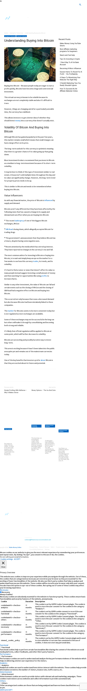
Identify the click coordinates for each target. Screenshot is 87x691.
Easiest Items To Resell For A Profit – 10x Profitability (71, 73)
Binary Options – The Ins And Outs (44, 390)
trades (35, 261)
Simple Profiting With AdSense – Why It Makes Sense (15, 391)
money (18, 121)
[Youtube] (33, 11)
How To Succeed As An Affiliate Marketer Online (69, 90)
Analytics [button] (3, 663)
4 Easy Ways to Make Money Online (22, 435)
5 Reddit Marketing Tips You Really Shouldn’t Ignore (70, 84)
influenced (48, 200)
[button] (80, 4)
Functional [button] (4, 645)
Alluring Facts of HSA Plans (50, 462)
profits (44, 276)
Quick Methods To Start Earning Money (44, 423)
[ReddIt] (26, 377)
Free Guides (8, 429)
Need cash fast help (67, 55)
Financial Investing (21, 36)
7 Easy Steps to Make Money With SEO (44, 417)
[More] (31, 377)
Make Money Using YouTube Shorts (70, 44)
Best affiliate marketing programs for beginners (68, 50)
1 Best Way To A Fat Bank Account (69, 63)
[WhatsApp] (21, 377)
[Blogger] (27, 5)
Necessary (6, 592)
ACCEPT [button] (17, 559)
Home (6, 33)
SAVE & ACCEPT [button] (6, 690)
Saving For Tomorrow (16, 33)
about (43, 360)
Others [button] (3, 681)
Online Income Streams (49, 426)
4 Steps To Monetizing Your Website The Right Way (70, 78)
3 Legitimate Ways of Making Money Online (23, 472)
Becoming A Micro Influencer (70, 68)
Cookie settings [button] (7, 559)
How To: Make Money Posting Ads (22, 453)
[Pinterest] (16, 377)
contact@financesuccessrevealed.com (38, 540)
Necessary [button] (4, 590)
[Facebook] (33, 5)
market (11, 311)
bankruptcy (19, 221)
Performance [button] (5, 654)
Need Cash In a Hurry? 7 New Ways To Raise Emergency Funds (23, 494)
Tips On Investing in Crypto (70, 59)
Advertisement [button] (6, 672)
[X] (27, 11)
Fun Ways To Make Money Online (9, 436)
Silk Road (9, 229)
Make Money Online (15, 547)
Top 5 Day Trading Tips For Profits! (50, 433)
